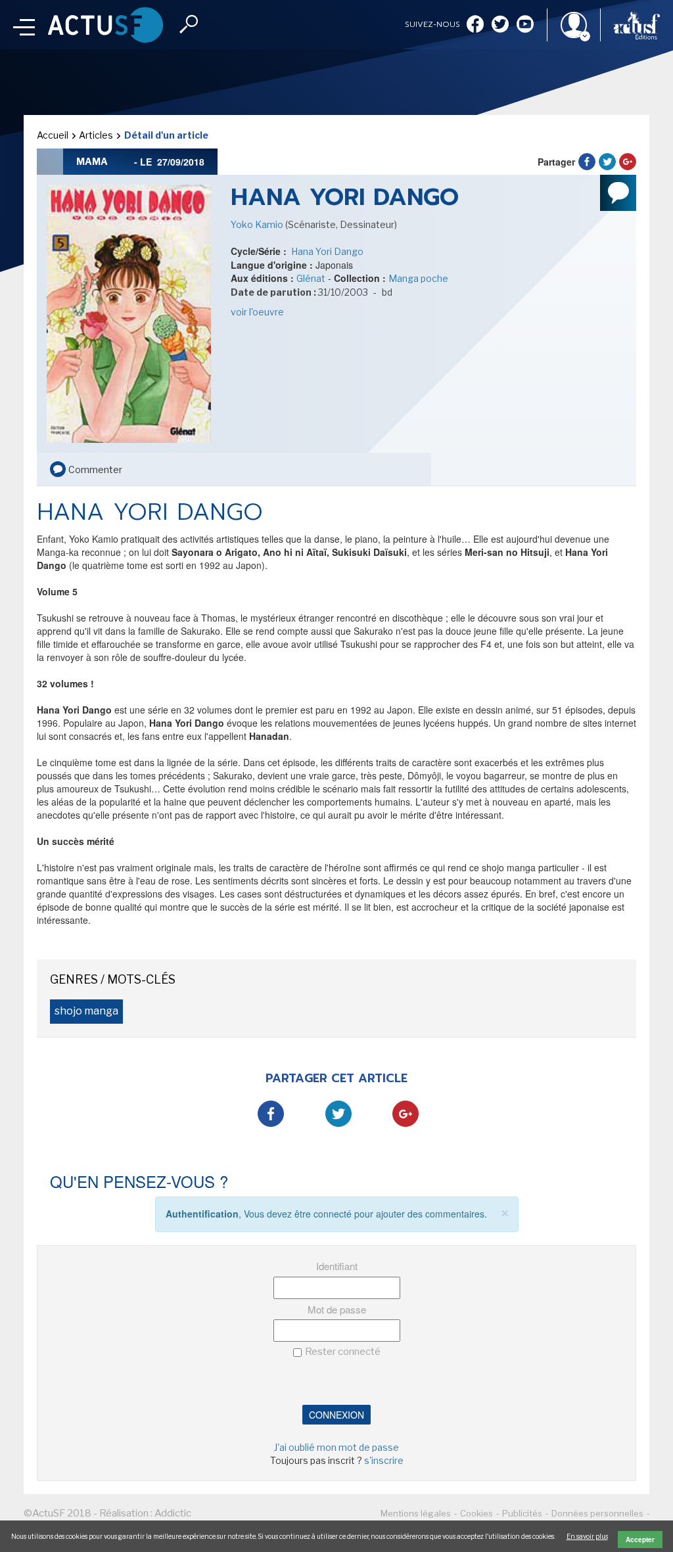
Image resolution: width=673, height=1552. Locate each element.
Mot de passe (337, 1309)
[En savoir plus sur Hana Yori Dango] (129, 312)
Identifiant (337, 1266)
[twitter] (500, 25)
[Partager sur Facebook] (586, 161)
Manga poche (418, 278)
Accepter (640, 1539)
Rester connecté (343, 1352)
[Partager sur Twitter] (607, 161)
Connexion (336, 1414)
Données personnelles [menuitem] (597, 1513)
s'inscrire (384, 1460)
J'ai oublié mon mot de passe (336, 1447)
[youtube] (525, 25)
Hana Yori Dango (326, 251)
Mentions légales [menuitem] (416, 1513)
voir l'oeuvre (257, 311)
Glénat (310, 278)
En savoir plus (587, 1536)
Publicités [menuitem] (522, 1513)
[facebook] (475, 25)
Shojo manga (86, 1011)
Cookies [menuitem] (476, 1513)
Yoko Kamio (258, 224)
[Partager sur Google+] (627, 161)
